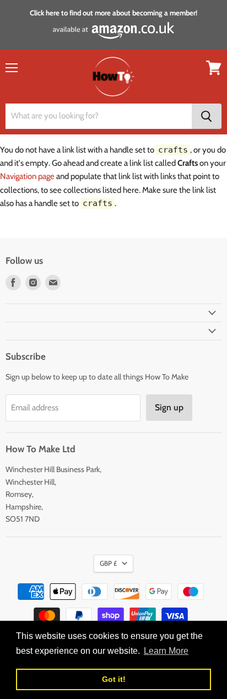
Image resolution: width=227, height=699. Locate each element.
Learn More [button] (166, 650)
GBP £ (108, 563)
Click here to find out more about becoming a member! (113, 12)
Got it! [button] (114, 679)
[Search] (206, 116)
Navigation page (27, 176)
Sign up (169, 407)
